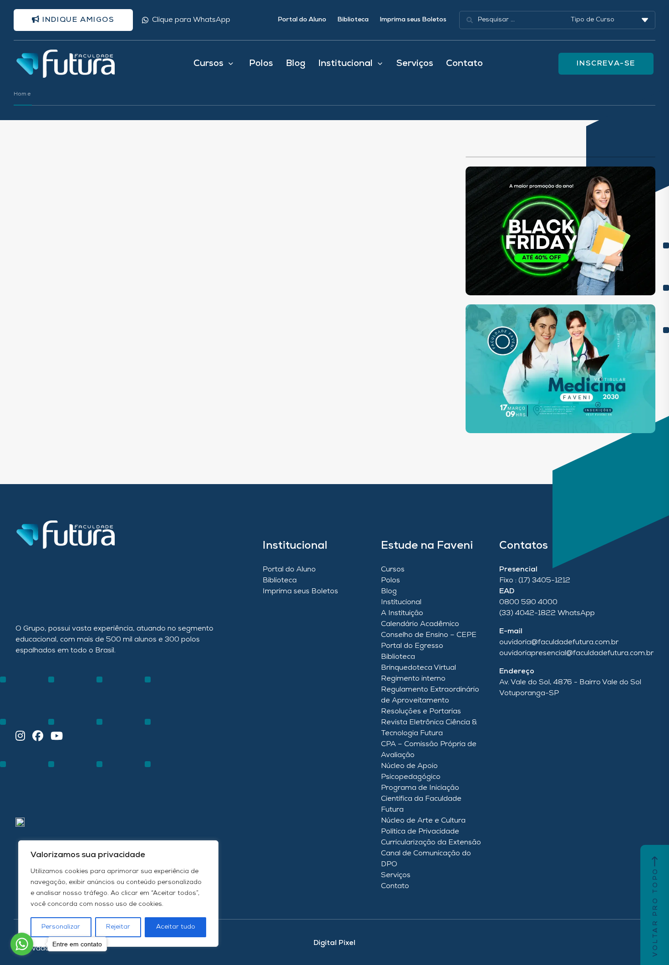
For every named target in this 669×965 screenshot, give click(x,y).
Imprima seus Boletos (413, 19)
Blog (295, 63)
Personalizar (60, 927)
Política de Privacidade (420, 831)
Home (22, 94)
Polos (261, 63)
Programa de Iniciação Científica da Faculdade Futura (421, 798)
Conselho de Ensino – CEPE (428, 635)
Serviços (414, 63)
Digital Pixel (334, 943)
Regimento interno (413, 678)
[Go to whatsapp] (21, 944)
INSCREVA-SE (606, 63)
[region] (118, 893)
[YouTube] (57, 736)
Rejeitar (118, 927)
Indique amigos (77, 20)
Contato (464, 63)
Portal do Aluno (302, 19)
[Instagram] (20, 736)
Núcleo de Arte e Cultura (423, 820)
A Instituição (402, 613)
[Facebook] (37, 736)
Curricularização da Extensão (431, 842)
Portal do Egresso (412, 646)
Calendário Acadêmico (420, 624)
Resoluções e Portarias (421, 711)
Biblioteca (353, 19)
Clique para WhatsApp (191, 20)
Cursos (393, 569)
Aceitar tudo (175, 927)
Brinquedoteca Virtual (418, 668)
